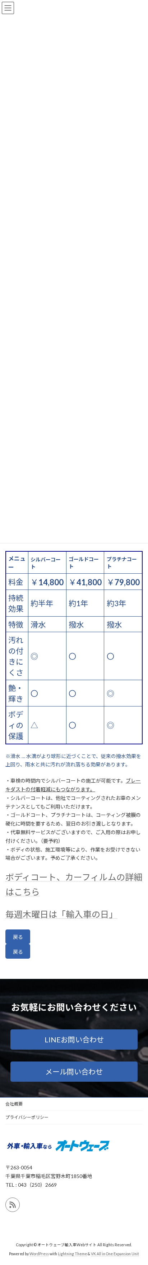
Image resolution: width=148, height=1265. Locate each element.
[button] (74, 1039)
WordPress (39, 1254)
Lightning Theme (72, 1254)
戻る (18, 937)
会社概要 (14, 1104)
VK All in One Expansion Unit (115, 1254)
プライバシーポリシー (26, 1117)
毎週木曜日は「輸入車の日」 (61, 914)
